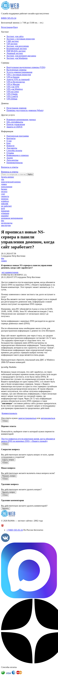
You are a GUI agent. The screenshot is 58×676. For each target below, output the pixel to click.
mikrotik (4, 203)
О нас (9, 141)
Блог (8, 143)
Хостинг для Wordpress (17, 58)
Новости (10, 145)
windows (5, 201)
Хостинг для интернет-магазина (21, 56)
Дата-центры (12, 160)
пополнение (6, 187)
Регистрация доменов (16, 108)
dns (2, 220)
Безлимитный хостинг (16, 48)
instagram (5, 211)
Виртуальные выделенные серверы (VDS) (25, 67)
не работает (6, 206)
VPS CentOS (12, 96)
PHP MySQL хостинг (16, 51)
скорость (5, 196)
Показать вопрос (9, 476)
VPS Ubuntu (12, 94)
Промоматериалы (14, 162)
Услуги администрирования (19, 72)
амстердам (6, 225)
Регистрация (7, 27)
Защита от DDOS (14, 127)
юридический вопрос (11, 182)
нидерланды (6, 223)
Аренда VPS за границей (18, 79)
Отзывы (10, 153)
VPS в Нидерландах (15, 82)
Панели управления (15, 124)
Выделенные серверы (16, 70)
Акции (9, 158)
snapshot (4, 216)
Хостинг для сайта (14, 36)
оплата (4, 191)
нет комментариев (10, 272)
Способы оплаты (14, 150)
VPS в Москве (13, 84)
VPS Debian (11, 99)
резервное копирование (12, 218)
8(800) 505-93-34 (8, 18)
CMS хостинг (12, 41)
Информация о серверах (17, 155)
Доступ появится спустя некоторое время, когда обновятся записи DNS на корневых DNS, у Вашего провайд (28, 440)
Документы (11, 148)
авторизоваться (48, 418)
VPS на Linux (12, 91)
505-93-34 (14, 530)
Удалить (5, 508)
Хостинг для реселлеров (17, 46)
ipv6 (3, 208)
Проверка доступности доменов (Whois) (24, 110)
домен (4, 184)
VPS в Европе (12, 77)
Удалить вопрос (8, 492)
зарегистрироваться (27, 418)
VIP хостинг (12, 44)
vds (2, 179)
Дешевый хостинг (14, 53)
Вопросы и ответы (9, 167)
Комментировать (9, 413)
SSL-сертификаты (14, 122)
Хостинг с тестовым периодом (20, 39)
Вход (15, 27)
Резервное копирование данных (21, 119)
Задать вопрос (7, 177)
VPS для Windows (14, 89)
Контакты (11, 138)
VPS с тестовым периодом (18, 74)
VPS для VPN (12, 87)
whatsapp (5, 213)
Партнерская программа (17, 136)
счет (3, 194)
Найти (30, 174)
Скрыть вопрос (8, 460)
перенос (4, 199)
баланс (4, 189)
